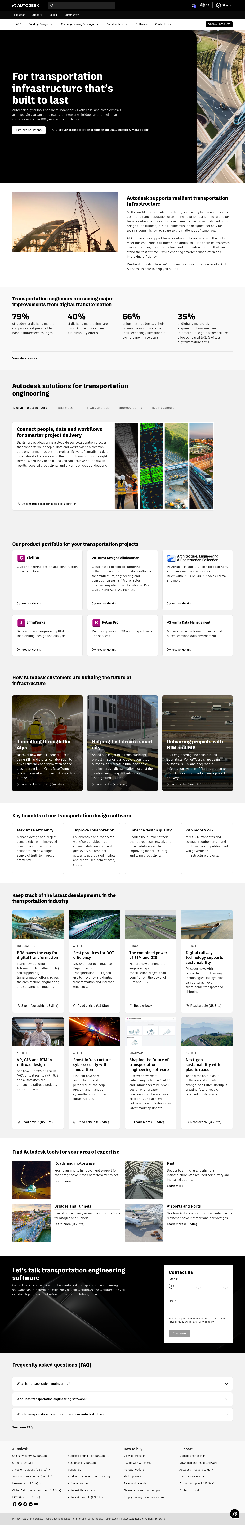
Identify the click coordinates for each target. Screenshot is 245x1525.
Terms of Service (198, 1321)
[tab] (30, 407)
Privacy (16, 1518)
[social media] (25, 1504)
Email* (172, 1301)
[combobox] (81, 5)
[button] (122, 1384)
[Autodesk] (25, 5)
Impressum (112, 1518)
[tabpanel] (113, 466)
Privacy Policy (176, 1321)
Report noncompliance (57, 1518)
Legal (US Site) (96, 1518)
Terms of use (79, 1518)
